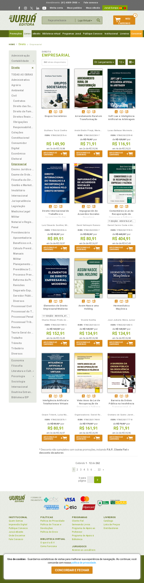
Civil (14, 95)
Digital (15, 148)
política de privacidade (83, 562)
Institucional (111, 33)
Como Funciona (48, 546)
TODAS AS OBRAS (22, 74)
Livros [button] (27, 33)
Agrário (16, 85)
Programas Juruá (72, 33)
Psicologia (18, 376)
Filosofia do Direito (22, 179)
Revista (16, 327)
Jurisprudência (21, 201)
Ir (97, 479)
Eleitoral (16, 158)
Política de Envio (49, 532)
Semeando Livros (81, 524)
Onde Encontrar (17, 535)
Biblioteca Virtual (52, 539)
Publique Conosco (93, 33)
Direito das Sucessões (23, 106)
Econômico (18, 153)
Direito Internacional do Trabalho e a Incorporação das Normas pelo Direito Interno (55, 217)
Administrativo (20, 79)
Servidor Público (23, 295)
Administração (20, 55)
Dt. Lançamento (105, 62)
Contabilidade (20, 60)
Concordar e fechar (72, 570)
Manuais (18, 253)
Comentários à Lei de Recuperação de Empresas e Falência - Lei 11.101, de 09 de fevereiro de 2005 (121, 217)
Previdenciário (20, 232)
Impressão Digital (18, 524)
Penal (14, 227)
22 (99, 469)
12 (122, 62)
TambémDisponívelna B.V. (55, 112)
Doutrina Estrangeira (22, 392)
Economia (17, 360)
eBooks (36, 33)
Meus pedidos (74, 8)
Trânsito (16, 343)
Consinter (136, 33)
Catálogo (108, 521)
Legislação (18, 206)
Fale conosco (91, 2)
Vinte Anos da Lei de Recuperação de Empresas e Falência (88, 403)
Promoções (16, 33)
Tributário (17, 348)
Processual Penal (22, 316)
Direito (15, 67)
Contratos (19, 101)
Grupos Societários (56, 116)
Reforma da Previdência (23, 280)
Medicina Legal (20, 211)
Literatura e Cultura (22, 371)
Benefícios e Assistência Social (23, 243)
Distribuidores (111, 528)
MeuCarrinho (124, 21)
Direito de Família (23, 111)
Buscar (98, 20)
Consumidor (19, 143)
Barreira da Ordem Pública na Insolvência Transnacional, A (121, 403)
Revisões (19, 285)
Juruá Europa (111, 8)
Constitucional (20, 137)
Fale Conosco (16, 539)
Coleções (17, 132)
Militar (15, 216)
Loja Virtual (84, 20)
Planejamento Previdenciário (23, 264)
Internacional (19, 195)
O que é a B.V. (47, 542)
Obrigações (20, 122)
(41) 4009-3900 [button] (62, 2)
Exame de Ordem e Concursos (22, 174)
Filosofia (17, 365)
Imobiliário (18, 190)
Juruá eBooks (16, 532)
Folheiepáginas (61, 112)
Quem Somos (16, 521)
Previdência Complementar (23, 269)
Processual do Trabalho (22, 311)
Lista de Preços (112, 524)
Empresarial (19, 164)
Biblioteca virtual (51, 33)
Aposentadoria (22, 237)
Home (12, 44)
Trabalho (16, 337)
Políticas (46, 517)
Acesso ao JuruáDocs (83, 550)
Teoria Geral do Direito (22, 332)
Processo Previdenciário (23, 274)
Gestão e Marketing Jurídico (22, 185)
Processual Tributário (22, 322)
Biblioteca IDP (20, 397)
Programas (79, 517)
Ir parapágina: (82, 479)
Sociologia (18, 381)
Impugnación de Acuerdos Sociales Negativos (88, 214)
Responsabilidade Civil (23, 127)
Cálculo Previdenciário (23, 248)
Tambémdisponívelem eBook (50, 112)
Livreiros (124, 33)
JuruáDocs (79, 546)
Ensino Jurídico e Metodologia (22, 169)
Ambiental (17, 90)
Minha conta (56, 8)
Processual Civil (21, 306)
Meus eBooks (93, 8)
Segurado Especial (23, 290)
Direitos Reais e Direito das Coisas (23, 116)
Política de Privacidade (52, 521)
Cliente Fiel (78, 521)
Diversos (18, 301)
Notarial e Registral (22, 222)
